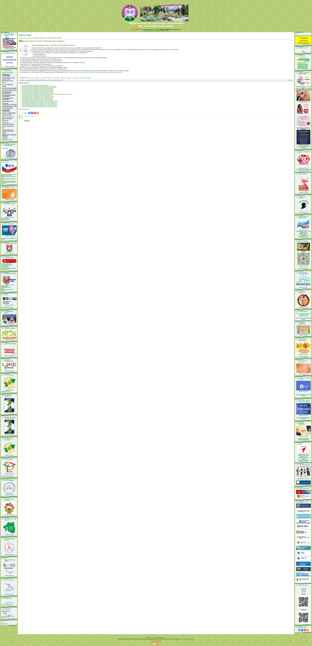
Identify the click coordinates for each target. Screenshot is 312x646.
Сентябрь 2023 (303, 58)
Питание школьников (6, 263)
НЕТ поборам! (4, 266)
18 (298, 66)
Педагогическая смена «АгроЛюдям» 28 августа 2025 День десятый (37, 88)
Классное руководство (6, 264)
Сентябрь (29, 37)
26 (300, 68)
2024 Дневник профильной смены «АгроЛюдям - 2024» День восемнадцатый (40, 102)
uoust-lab (45, 80)
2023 (25, 37)
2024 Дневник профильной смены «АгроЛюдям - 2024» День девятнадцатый (39, 101)
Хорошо (5, 613)
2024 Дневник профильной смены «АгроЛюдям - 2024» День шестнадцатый (39, 104)
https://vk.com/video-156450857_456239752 (109, 72)
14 (303, 64)
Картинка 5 (56, 77)
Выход (164, 30)
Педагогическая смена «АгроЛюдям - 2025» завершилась (35, 85)
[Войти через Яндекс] (35, 113)
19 (300, 66)
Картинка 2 (37, 77)
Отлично (5, 612)
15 (305, 64)
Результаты (4, 616)
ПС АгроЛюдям (53, 80)
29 (305, 68)
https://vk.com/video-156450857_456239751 (82, 72)
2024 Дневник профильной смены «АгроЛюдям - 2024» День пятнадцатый (39, 105)
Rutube (303, 591)
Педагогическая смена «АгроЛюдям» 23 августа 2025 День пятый (37, 95)
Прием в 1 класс (5, 269)
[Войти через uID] (29, 113)
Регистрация (158, 30)
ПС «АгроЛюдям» (27, 80)
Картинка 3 (43, 77)
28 (303, 68)
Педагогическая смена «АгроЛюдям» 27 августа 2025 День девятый (37, 89)
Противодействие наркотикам (8, 268)
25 (298, 68)
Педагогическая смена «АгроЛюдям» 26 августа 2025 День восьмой (37, 90)
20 (301, 66)
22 (305, 66)
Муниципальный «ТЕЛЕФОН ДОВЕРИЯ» (303, 147)
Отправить (26, 120)
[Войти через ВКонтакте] (32, 113)
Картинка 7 (69, 77)
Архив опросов (10, 616)
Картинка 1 (31, 77)
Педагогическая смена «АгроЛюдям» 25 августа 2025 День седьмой (37, 91)
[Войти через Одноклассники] (37, 113)
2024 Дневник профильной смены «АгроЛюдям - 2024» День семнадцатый (39, 103)
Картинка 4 (50, 77)
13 (301, 64)
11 (298, 64)
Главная (21, 37)
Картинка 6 (62, 77)
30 (306, 68)
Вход (167, 30)
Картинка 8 (75, 77)
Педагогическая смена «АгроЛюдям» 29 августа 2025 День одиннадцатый (39, 87)
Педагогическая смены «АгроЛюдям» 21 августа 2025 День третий (37, 97)
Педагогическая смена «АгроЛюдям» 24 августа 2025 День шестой (37, 93)
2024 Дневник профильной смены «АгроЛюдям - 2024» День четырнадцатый (40, 106)
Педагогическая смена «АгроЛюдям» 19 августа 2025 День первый (37, 99)
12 (300, 64)
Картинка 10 (88, 77)
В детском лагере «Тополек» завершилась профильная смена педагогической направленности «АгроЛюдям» (47, 94)
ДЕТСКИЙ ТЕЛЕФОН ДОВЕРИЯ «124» (303, 87)
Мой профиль (150, 30)
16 (306, 64)
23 (306, 66)
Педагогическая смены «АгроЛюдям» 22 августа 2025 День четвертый (38, 96)
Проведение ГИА (5, 267)
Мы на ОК (303, 589)
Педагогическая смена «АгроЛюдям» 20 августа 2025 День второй (37, 98)
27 (301, 68)
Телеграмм (303, 590)
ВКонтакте (303, 588)
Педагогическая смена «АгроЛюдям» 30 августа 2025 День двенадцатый (39, 86)
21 (303, 66)
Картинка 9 (81, 77)
